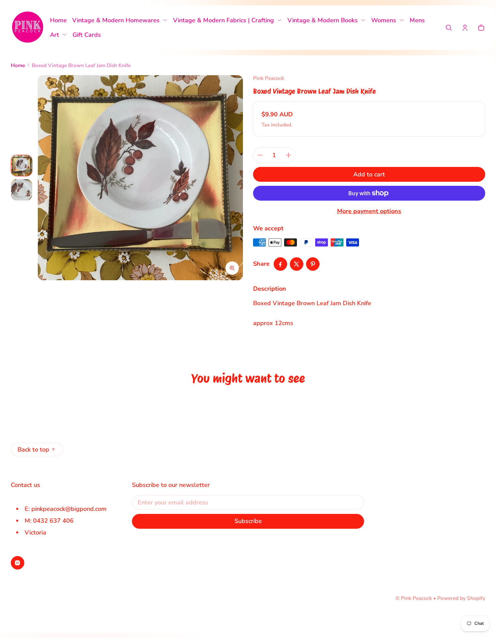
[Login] (465, 27)
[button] (448, 27)
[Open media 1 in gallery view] (21, 165)
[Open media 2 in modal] (140, 177)
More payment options (369, 211)
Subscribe (248, 521)
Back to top (33, 449)
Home (18, 65)
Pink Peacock (416, 598)
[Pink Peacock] (28, 28)
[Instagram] (17, 563)
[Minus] (260, 155)
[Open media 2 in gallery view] (21, 190)
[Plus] (288, 155)
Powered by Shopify (461, 598)
